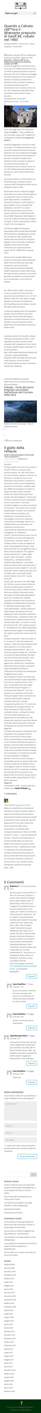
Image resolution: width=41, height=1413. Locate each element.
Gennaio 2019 (9, 1293)
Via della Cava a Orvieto (13, 1213)
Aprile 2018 (8, 1324)
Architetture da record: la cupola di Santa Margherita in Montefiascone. (20, 1246)
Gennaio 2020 (9, 1268)
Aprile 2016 (8, 1384)
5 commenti (17, 46)
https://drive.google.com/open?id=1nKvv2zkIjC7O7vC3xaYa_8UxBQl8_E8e (23, 966)
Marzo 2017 (8, 1367)
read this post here (18, 1035)
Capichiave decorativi (12, 1209)
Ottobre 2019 (9, 1278)
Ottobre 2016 (9, 1374)
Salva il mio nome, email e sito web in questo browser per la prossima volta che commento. (20, 1148)
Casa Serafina (11, 44)
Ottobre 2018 (9, 1303)
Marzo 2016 (8, 1388)
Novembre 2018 (10, 1300)
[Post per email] (29, 788)
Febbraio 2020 (9, 1264)
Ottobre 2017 (9, 1342)
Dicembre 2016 (10, 1370)
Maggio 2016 (9, 1381)
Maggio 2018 (9, 1321)
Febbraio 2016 (9, 1391)
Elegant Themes (25, 1407)
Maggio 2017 (9, 1360)
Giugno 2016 (9, 1377)
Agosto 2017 (8, 1349)
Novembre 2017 (10, 1338)
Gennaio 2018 (9, 1331)
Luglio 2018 (8, 1314)
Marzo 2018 (8, 1328)
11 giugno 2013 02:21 (22, 805)
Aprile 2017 (8, 1363)
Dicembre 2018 (10, 1296)
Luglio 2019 (8, 1282)
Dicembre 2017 (10, 1335)
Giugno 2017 (9, 1356)
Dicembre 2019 (10, 1271)
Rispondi (31, 976)
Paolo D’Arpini (21, 788)
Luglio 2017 (8, 1352)
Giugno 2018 (9, 1317)
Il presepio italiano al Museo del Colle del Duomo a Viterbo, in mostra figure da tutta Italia (19, 1224)
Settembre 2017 (10, 1345)
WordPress (26, 1410)
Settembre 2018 (10, 1307)
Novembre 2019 (10, 1275)
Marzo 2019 (8, 1289)
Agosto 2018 (8, 1310)
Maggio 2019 (9, 1286)
